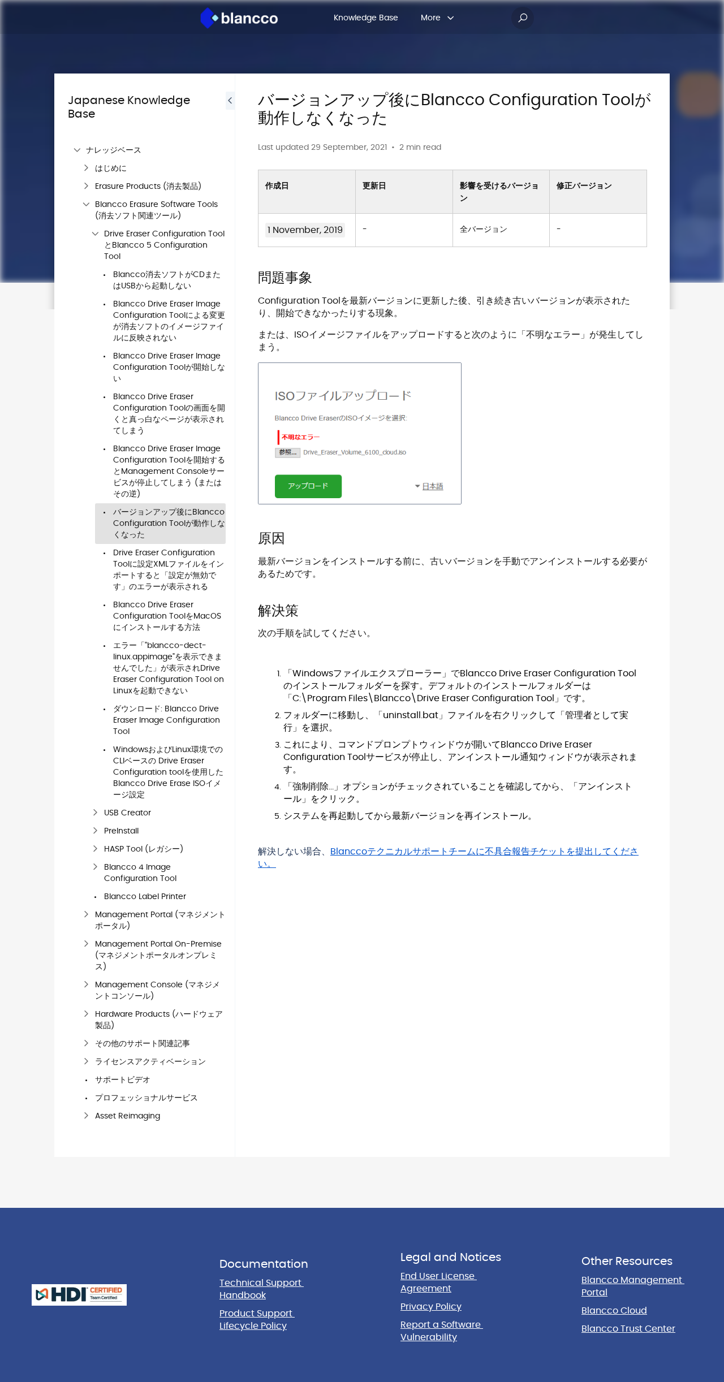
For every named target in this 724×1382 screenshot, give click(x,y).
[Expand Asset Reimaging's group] (86, 1116)
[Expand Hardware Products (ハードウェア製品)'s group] (86, 1014)
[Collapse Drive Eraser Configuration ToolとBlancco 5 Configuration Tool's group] (95, 234)
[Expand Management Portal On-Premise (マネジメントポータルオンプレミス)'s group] (86, 944)
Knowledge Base (366, 18)
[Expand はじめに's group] (86, 168)
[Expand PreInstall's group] (95, 831)
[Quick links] (239, 18)
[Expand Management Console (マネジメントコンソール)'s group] (86, 985)
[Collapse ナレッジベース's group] (77, 150)
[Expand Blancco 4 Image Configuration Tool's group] (95, 867)
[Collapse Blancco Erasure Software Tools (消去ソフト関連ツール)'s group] (86, 205)
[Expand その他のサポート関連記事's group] (86, 1044)
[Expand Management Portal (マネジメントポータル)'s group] (86, 915)
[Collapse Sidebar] (230, 615)
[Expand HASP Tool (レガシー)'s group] (95, 849)
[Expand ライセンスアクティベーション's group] (86, 1062)
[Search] (522, 18)
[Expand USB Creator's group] (95, 813)
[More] (450, 18)
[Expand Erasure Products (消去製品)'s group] (86, 187)
